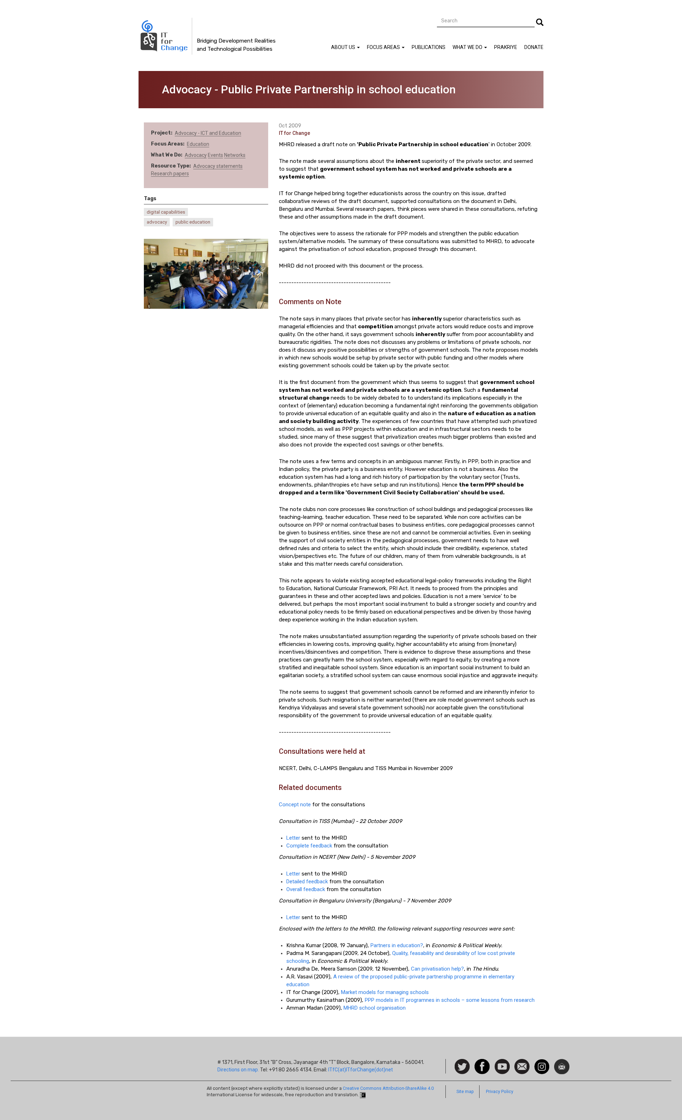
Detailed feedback (307, 881)
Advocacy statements (218, 166)
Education (198, 144)
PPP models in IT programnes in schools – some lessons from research (450, 1000)
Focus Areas (384, 47)
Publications (428, 47)
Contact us (522, 1066)
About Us (343, 47)
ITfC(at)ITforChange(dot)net (360, 1069)
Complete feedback (309, 845)
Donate (533, 47)
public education (192, 222)
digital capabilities (166, 212)
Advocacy (196, 155)
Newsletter (561, 1062)
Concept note (295, 804)
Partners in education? (396, 945)
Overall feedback (305, 889)
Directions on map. (238, 1069)
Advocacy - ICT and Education (208, 133)
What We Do (468, 47)
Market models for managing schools (385, 992)
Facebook (482, 1062)
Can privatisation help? (437, 969)
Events (215, 155)
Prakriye (505, 47)
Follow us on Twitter (462, 1067)
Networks (234, 155)
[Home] (165, 36)
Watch (501, 1062)
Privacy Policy (499, 1091)
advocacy (157, 222)
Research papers (170, 173)
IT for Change (294, 133)
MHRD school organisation (374, 1008)
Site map (465, 1091)
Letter (293, 838)
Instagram (542, 1062)
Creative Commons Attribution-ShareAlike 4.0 (388, 1088)
